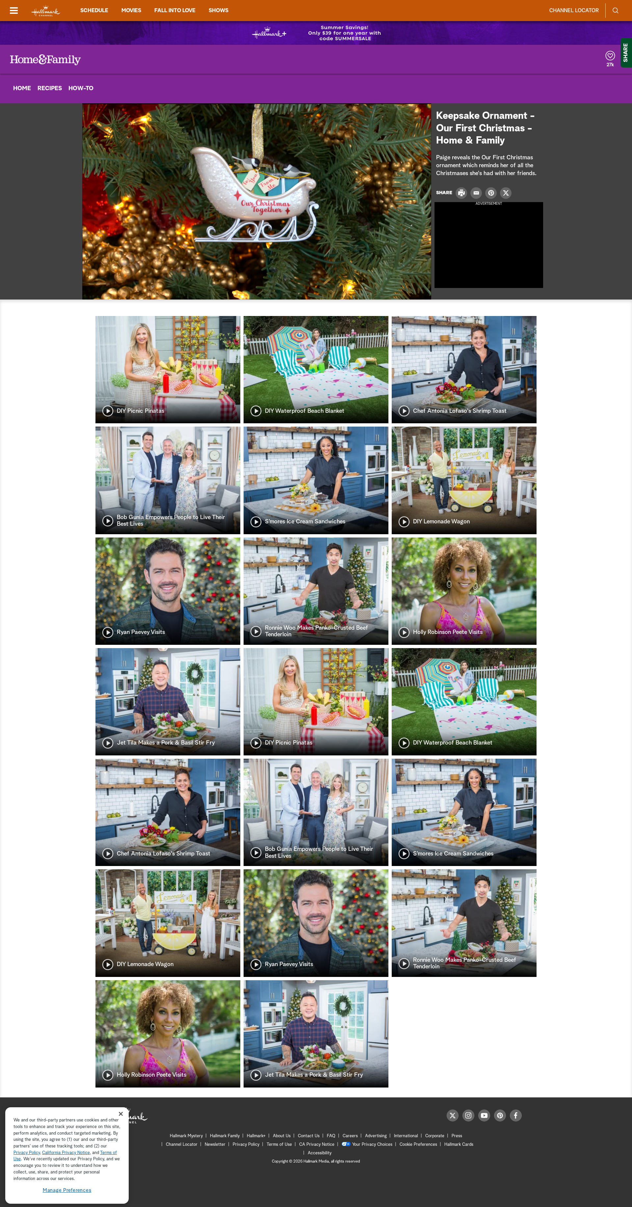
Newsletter (215, 1144)
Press (457, 1136)
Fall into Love (175, 10)
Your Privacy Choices (372, 1144)
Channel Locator (574, 10)
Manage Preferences (67, 1190)
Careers (350, 1136)
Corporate (434, 1136)
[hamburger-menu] (14, 10)
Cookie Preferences (418, 1144)
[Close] (121, 1114)
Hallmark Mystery (186, 1136)
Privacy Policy (246, 1144)
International (406, 1136)
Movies (131, 10)
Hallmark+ (256, 1136)
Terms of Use (279, 1144)
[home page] (46, 10)
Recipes (50, 89)
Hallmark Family (225, 1136)
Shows (218, 10)
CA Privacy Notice (316, 1144)
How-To (80, 89)
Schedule (94, 10)
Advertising (376, 1136)
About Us (282, 1136)
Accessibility (319, 1153)
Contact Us (309, 1136)
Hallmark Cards (458, 1144)
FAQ (331, 1136)
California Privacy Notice (66, 1153)
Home (22, 89)
